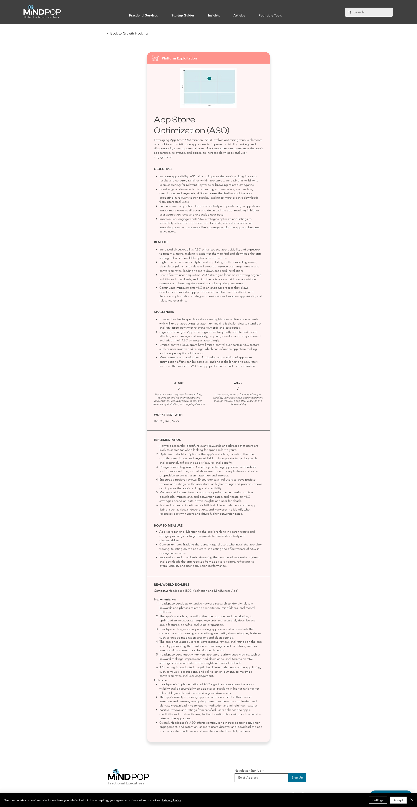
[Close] (411, 800)
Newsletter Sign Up (248, 770)
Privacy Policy (171, 800)
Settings (378, 800)
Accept (398, 800)
